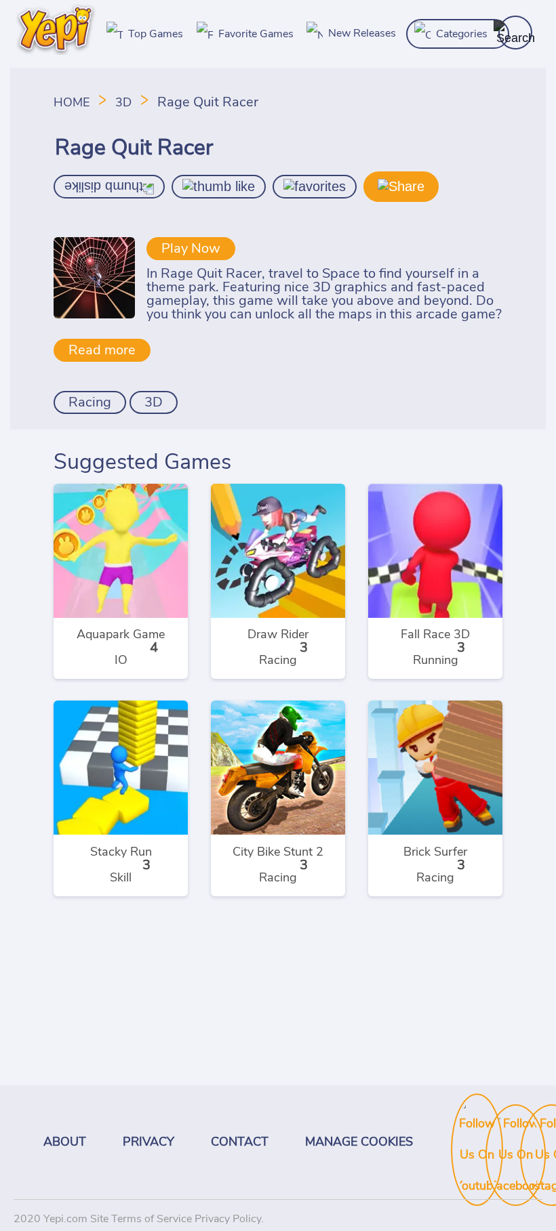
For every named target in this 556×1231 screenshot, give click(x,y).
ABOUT (64, 1142)
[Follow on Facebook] (499, 1121)
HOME (73, 103)
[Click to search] (515, 32)
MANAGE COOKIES (359, 1142)
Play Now (190, 248)
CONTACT (240, 1142)
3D (123, 103)
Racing (89, 402)
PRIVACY (148, 1142)
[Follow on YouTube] (464, 1110)
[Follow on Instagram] (533, 1121)
